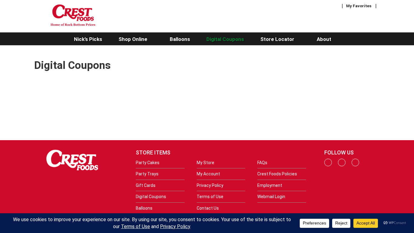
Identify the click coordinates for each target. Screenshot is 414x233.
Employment (269, 185)
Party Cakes (147, 162)
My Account (208, 173)
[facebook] (328, 164)
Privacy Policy (210, 185)
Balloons (144, 208)
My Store (205, 162)
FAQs (262, 162)
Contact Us (208, 208)
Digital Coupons (151, 196)
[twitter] (355, 164)
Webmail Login (271, 196)
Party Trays (147, 173)
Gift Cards (145, 185)
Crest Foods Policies (277, 173)
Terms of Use (210, 196)
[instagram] (342, 164)
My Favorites (358, 6)
